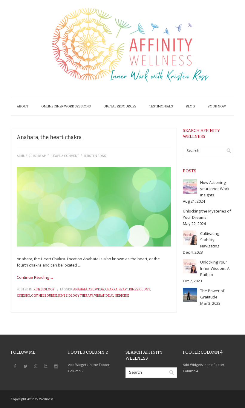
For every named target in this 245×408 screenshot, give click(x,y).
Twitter (25, 365)
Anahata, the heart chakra (49, 137)
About (22, 106)
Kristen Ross (95, 156)
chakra (111, 289)
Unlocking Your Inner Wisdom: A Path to (214, 268)
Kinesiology (44, 289)
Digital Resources (120, 106)
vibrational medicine (111, 296)
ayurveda (96, 289)
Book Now (217, 106)
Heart (123, 289)
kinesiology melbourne (37, 296)
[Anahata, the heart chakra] (94, 245)
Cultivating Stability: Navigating (209, 240)
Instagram (55, 365)
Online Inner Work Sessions (66, 106)
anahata (80, 289)
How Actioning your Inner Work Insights (214, 189)
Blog (190, 106)
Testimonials (161, 106)
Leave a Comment (65, 156)
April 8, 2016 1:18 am (31, 156)
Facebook (15, 365)
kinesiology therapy (75, 296)
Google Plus (35, 365)
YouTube (45, 365)
